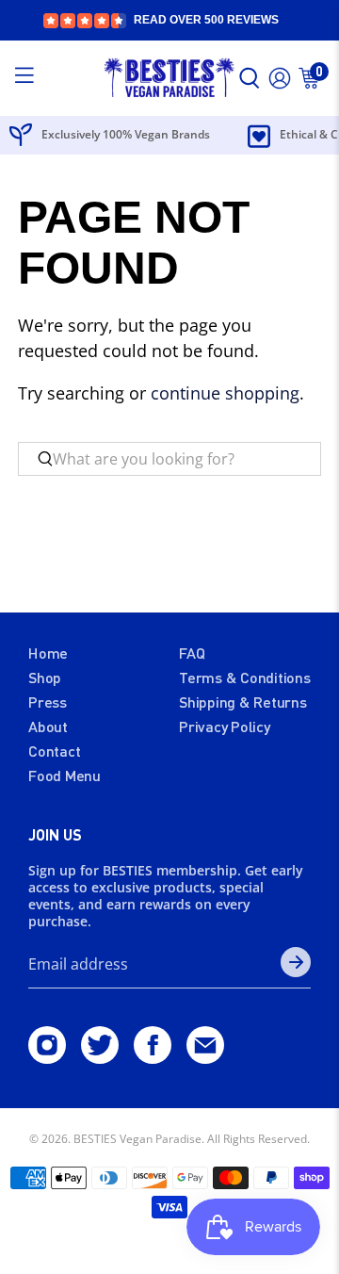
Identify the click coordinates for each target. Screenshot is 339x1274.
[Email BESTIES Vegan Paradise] (205, 1057)
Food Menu (64, 775)
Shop (44, 677)
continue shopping (225, 393)
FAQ (191, 653)
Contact (54, 751)
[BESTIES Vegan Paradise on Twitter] (100, 1057)
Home (48, 653)
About (48, 726)
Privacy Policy (224, 726)
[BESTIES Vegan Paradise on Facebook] (152, 1057)
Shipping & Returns (243, 701)
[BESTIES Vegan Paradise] (169, 78)
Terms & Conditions (245, 677)
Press (47, 701)
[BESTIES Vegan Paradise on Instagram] (47, 1057)
